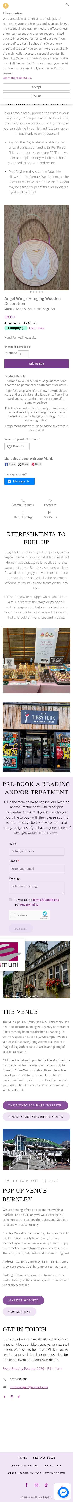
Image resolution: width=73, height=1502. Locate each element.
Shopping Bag (22, 517)
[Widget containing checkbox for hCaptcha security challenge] (29, 915)
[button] (17, 446)
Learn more (37, 328)
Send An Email (25, 1465)
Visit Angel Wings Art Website (36, 1473)
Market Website (23, 1300)
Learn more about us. (17, 78)
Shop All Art (24, 309)
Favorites (50, 505)
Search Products (23, 505)
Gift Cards (50, 517)
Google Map (19, 1311)
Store (8, 309)
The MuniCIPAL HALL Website (35, 1105)
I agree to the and (36, 902)
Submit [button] (20, 928)
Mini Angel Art (45, 309)
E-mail (13, 861)
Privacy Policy (29, 905)
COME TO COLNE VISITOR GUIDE (36, 1116)
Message (14, 878)
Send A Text (44, 1457)
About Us (52, 1465)
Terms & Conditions (46, 900)
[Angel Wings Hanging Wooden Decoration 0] (36, 247)
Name (13, 844)
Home (22, 1457)
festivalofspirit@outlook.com (29, 1387)
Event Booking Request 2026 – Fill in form (32, 1368)
